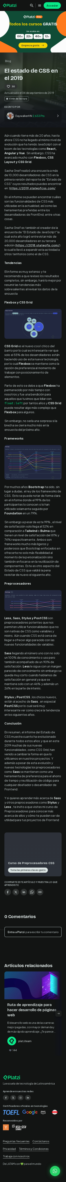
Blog (8, 61)
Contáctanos (40, 1141)
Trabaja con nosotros (16, 1156)
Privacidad (9, 1148)
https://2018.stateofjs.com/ (37, 245)
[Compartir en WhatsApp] (32, 892)
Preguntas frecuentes (16, 1141)
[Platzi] (10, 5)
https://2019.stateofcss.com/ (32, 188)
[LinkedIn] (28, 1097)
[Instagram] (20, 1097)
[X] (13, 1097)
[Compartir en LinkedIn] (24, 892)
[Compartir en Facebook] (7, 892)
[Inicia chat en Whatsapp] (55, 1171)
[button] (33, 31)
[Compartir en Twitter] (15, 892)
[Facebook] (6, 1097)
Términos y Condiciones (34, 1148)
